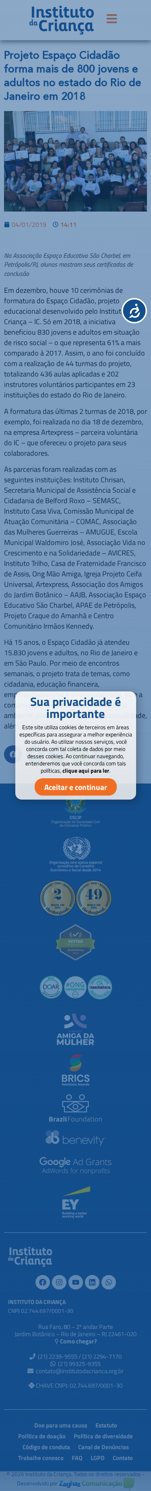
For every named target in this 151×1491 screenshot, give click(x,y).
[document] (75, 745)
